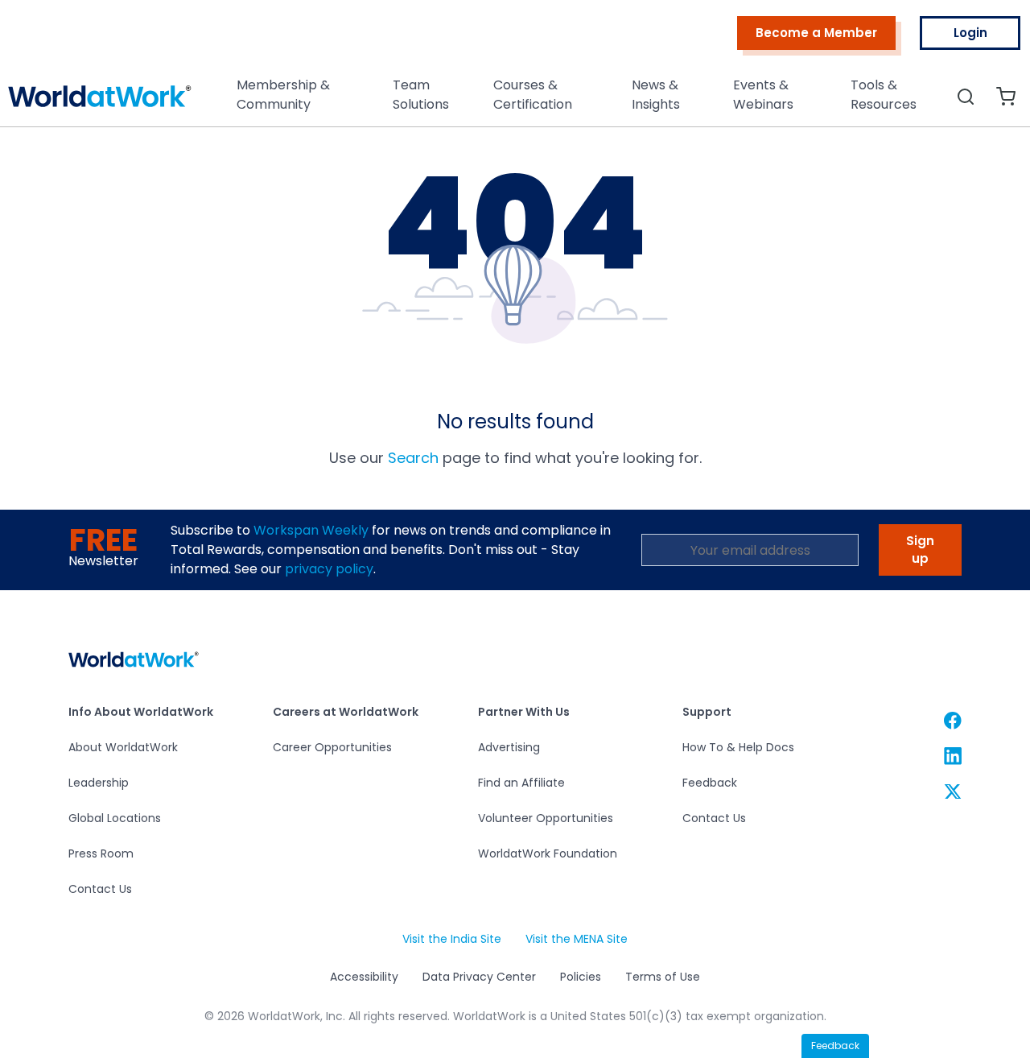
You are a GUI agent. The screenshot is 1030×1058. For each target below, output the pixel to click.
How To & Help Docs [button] (738, 747)
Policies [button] (580, 977)
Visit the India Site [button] (451, 939)
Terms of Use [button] (662, 977)
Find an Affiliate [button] (521, 783)
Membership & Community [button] (283, 95)
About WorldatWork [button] (123, 747)
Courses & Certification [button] (532, 95)
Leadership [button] (98, 783)
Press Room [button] (101, 853)
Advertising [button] (509, 747)
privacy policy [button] (329, 569)
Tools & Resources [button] (884, 95)
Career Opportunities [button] (332, 747)
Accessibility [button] (364, 977)
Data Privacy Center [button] (479, 977)
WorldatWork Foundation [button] (547, 853)
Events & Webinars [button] (763, 95)
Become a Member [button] (816, 32)
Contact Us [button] (100, 889)
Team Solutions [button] (421, 95)
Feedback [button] (709, 783)
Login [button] (970, 32)
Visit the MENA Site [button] (576, 939)
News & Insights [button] (656, 95)
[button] (100, 100)
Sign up (920, 549)
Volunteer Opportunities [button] (545, 818)
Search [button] (413, 458)
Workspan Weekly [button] (311, 530)
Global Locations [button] (114, 818)
